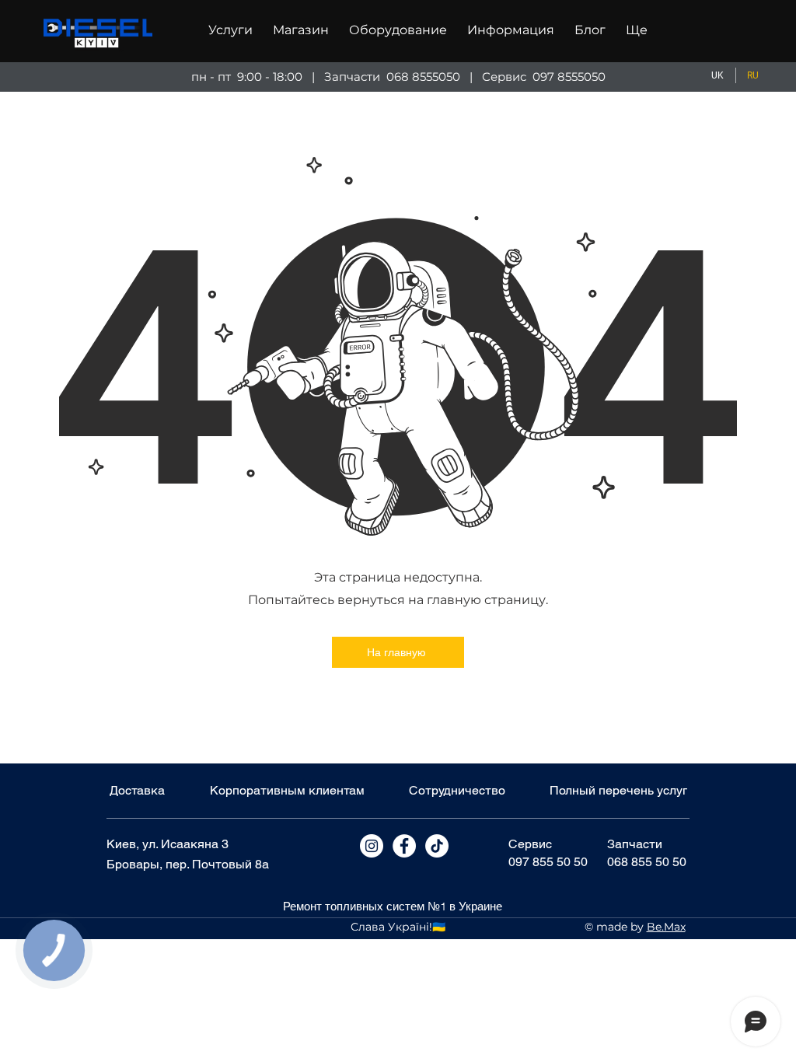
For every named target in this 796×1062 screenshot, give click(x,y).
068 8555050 (423, 76)
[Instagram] (371, 846)
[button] (230, 30)
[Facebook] (404, 846)
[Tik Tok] (437, 846)
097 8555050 (569, 76)
